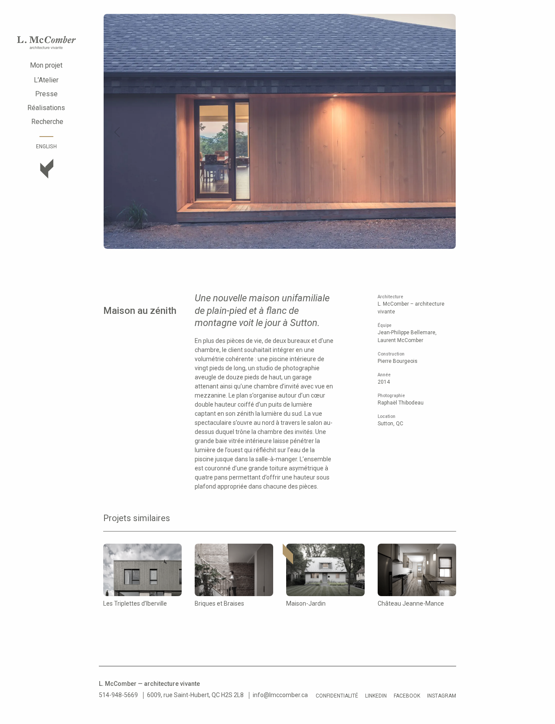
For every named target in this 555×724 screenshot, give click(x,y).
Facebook (407, 696)
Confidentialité (337, 696)
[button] (117, 132)
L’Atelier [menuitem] (46, 80)
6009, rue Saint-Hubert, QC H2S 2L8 (195, 694)
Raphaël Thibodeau (401, 403)
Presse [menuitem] (46, 94)
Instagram (441, 696)
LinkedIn (376, 696)
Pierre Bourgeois (398, 361)
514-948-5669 (118, 694)
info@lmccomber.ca (280, 694)
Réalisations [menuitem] (46, 108)
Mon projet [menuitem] (46, 65)
